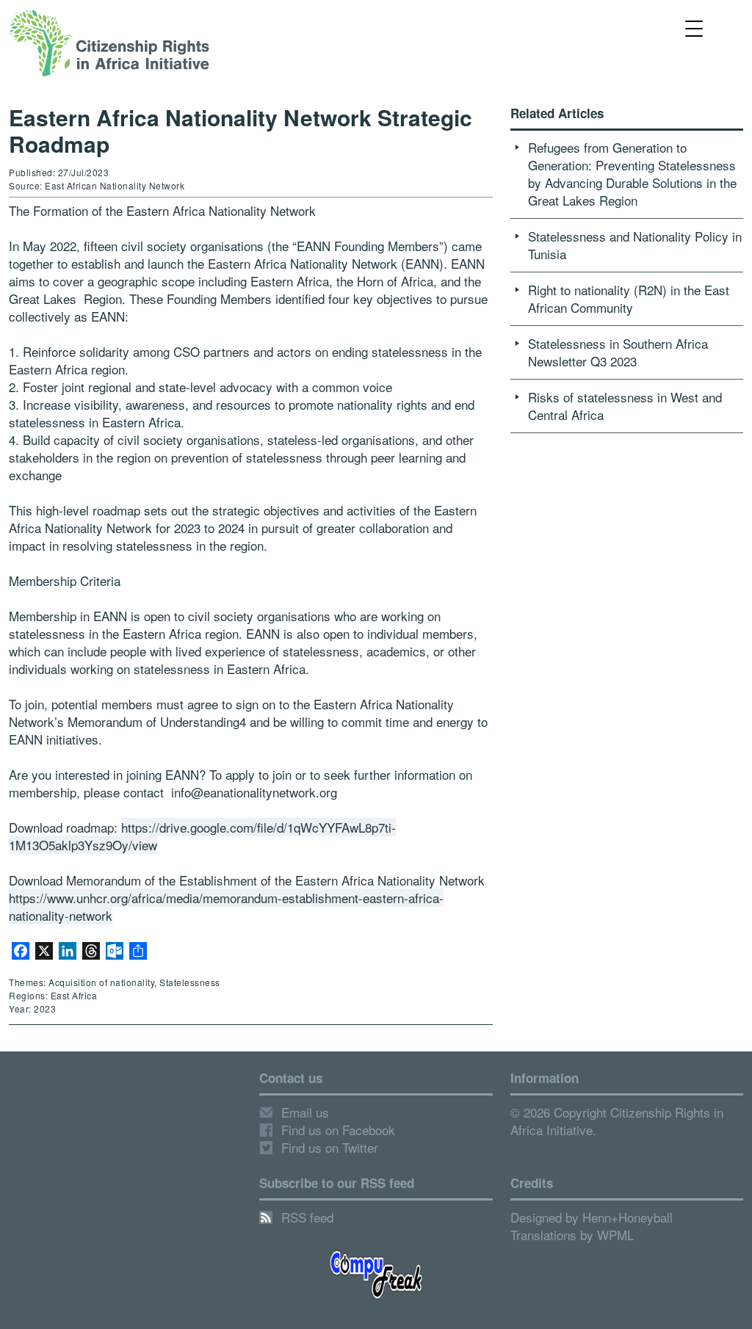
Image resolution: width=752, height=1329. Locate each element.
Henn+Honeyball (627, 1217)
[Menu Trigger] (694, 27)
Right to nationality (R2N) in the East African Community (628, 298)
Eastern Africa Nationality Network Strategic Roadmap (240, 130)
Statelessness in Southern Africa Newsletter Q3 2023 (618, 352)
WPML (615, 1234)
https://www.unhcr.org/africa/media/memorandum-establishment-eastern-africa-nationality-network (226, 906)
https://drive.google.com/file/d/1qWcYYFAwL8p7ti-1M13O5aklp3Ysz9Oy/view (202, 836)
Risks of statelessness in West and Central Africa (625, 406)
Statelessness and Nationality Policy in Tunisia (635, 245)
